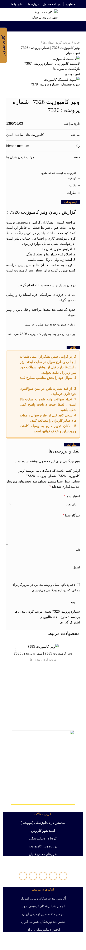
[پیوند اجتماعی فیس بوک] (52, 26)
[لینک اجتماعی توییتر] (48, 26)
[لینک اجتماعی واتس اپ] (38, 26)
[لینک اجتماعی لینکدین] (43, 26)
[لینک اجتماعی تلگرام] (33, 26)
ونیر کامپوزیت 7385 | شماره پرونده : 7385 (43, 653)
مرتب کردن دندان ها (43, 659)
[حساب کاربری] (4, 14)
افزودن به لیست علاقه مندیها (12, 649)
